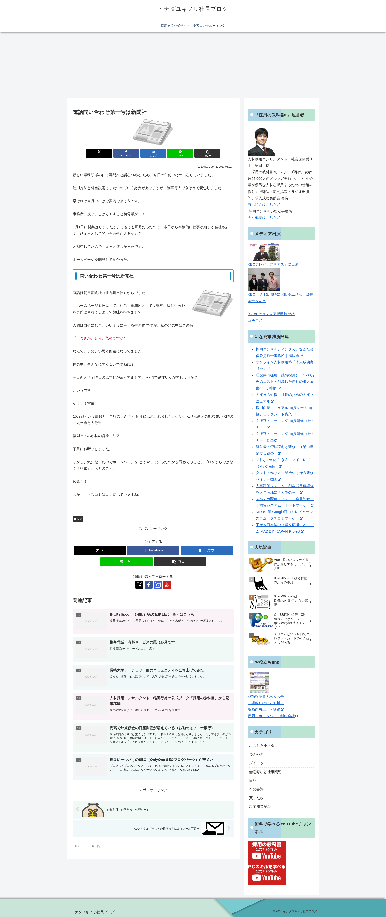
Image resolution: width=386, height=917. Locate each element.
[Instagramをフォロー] (158, 585)
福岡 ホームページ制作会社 (271, 716)
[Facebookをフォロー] (149, 585)
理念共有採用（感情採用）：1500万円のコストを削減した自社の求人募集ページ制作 (285, 381)
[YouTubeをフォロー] (167, 585)
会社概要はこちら (262, 218)
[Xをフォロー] (139, 585)
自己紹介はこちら (262, 205)
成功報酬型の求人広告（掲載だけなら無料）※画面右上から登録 (266, 703)
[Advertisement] (193, 65)
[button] (207, 153)
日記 (79, 518)
